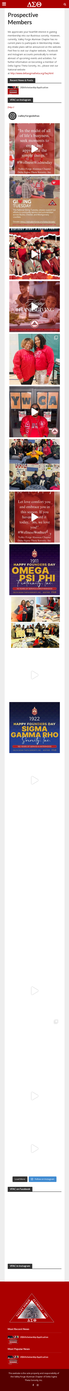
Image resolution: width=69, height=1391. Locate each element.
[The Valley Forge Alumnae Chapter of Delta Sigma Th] (34, 780)
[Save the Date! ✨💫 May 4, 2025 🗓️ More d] (34, 253)
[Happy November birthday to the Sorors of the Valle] (34, 990)
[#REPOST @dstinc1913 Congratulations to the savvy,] (34, 727)
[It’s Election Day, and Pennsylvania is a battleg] (34, 1148)
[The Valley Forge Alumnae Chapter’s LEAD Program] (34, 622)
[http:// (11, 107)
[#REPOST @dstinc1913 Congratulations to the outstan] (34, 569)
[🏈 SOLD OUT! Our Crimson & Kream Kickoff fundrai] (34, 885)
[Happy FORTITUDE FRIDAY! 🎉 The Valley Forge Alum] (34, 938)
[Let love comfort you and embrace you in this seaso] (34, 517)
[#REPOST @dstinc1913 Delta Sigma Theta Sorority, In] (34, 832)
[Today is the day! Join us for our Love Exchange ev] (34, 411)
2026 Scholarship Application (34, 87)
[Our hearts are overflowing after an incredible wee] (34, 359)
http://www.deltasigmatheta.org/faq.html (31, 73)
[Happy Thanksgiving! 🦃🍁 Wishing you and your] (34, 306)
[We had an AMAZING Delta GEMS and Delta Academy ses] (34, 464)
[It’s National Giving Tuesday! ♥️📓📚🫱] (34, 201)
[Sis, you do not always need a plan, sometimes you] (34, 674)
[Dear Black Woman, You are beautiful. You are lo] (34, 1095)
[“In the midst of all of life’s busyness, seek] (34, 148)
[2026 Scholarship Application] (13, 90)
